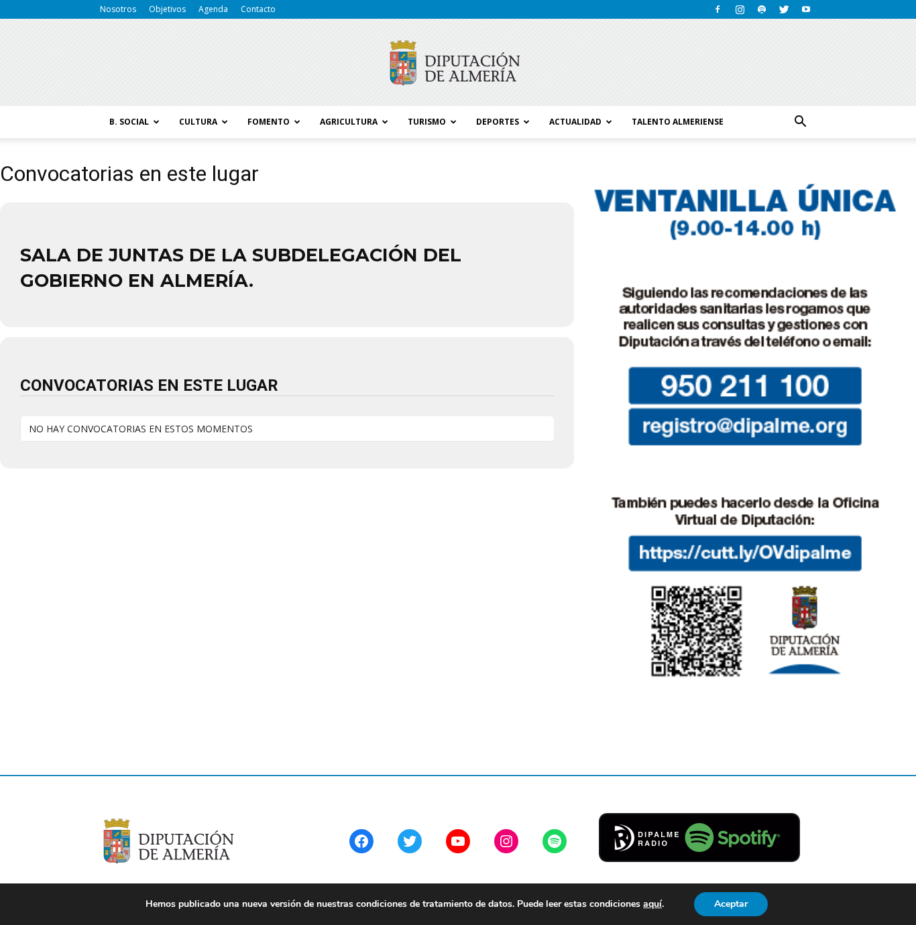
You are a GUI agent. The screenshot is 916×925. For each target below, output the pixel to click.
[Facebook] (717, 9)
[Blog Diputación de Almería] (458, 63)
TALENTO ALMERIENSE (678, 121)
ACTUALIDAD (575, 121)
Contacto (258, 9)
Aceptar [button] (731, 904)
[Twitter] (784, 9)
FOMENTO (268, 121)
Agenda (213, 9)
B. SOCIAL (129, 121)
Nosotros (118, 9)
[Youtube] (806, 9)
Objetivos (167, 9)
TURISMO (427, 121)
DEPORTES (497, 121)
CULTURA (198, 121)
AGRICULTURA (349, 121)
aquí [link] (652, 904)
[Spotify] (762, 9)
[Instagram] (740, 9)
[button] (800, 122)
